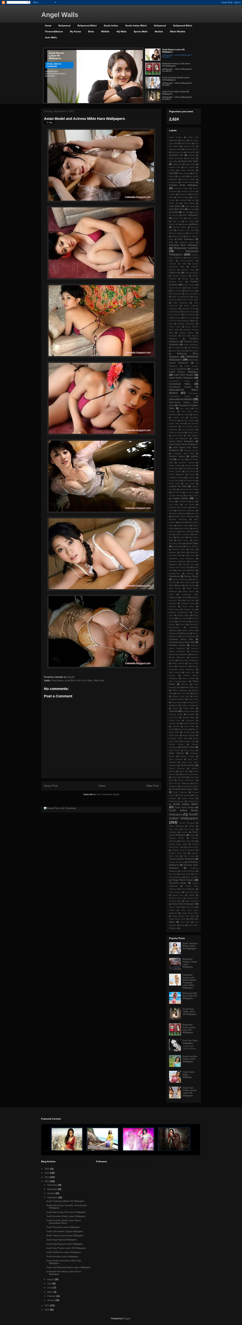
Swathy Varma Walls (188, 841)
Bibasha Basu (177, 236)
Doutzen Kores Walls (189, 300)
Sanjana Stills (174, 723)
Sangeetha (190, 720)
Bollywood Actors (186, 242)
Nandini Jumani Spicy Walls (179, 567)
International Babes (179, 381)
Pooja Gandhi (183, 618)
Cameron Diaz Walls (178, 264)
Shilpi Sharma (176, 753)
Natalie (193, 570)
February (51, 1296)
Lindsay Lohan (192, 495)
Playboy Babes (183, 615)
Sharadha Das (189, 741)
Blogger (126, 1318)
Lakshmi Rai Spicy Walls (188, 489)
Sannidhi (176, 726)
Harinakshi (173, 336)
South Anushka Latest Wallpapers (62, 1256)
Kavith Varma (174, 468)
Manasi (181, 522)
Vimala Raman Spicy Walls (183, 916)
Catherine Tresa (187, 270)
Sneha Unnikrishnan (186, 780)
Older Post (152, 785)
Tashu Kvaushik (192, 877)
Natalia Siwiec (182, 570)
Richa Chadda (189, 678)
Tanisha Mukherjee (188, 871)
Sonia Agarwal (184, 795)
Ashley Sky (174, 203)
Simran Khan (184, 771)
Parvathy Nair (189, 609)
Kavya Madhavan (189, 468)
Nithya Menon (188, 591)
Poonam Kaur (183, 621)
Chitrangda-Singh (191, 273)
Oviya (171, 594)
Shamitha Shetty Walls (178, 738)
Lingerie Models (180, 498)
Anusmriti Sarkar (181, 188)
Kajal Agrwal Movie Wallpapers (183, 444)
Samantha (173, 711)
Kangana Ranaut (191, 450)
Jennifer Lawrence (188, 420)
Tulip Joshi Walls (191, 892)
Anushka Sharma (188, 182)
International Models (180, 387)
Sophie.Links (193, 801)
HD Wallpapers (178, 348)
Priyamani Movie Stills (181, 639)
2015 (47, 1169)
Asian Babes (57, 680)
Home (48, 25)
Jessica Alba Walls (176, 423)
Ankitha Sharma (184, 173)
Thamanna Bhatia (177, 883)
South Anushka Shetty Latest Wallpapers (190, 1059)
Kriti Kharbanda (190, 480)
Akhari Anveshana (176, 158)
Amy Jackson (189, 167)
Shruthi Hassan (187, 765)
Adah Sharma (186, 143)
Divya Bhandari (175, 294)
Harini (184, 336)
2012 (47, 1181)
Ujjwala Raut (178, 895)
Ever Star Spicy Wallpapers (190, 1041)
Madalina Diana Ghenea (178, 507)
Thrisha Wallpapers (188, 889)
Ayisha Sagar (192, 218)
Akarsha (191, 155)
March (50, 1292)
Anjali (171, 173)
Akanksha (191, 152)
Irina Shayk (185, 408)
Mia (170, 534)
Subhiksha (173, 832)
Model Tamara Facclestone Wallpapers (64, 1235)
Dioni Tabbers (177, 291)
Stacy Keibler (189, 829)
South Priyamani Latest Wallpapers (63, 1227)
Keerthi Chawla (175, 471)
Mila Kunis (181, 537)
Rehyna (172, 675)
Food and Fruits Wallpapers (179, 321)
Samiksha (191, 714)
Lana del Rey (177, 492)
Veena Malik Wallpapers (183, 904)
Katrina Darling (175, 465)
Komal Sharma (174, 480)
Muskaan (172, 552)
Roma (196, 693)
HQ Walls (122, 31)
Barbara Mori (174, 224)
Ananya (172, 170)
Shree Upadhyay (176, 759)
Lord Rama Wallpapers (187, 501)
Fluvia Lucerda (189, 318)
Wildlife (105, 31)
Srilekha (192, 826)
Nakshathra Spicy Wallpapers (181, 558)
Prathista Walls (174, 633)
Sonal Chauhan (180, 792)
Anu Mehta (182, 176)
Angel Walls (59, 14)
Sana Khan (173, 717)
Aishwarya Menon (191, 149)
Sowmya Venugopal (187, 823)
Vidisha (172, 910)
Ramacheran (183, 666)
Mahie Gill (194, 513)
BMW (171, 242)
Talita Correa (189, 856)
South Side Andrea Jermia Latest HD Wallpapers (189, 1092)
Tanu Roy (173, 874)
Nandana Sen (189, 564)
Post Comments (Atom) (108, 794)
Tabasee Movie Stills (178, 853)
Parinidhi (172, 606)
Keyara (192, 474)
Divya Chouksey (191, 294)
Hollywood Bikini (182, 25)
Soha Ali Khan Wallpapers (179, 783)
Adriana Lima (189, 146)
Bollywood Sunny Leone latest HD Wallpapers (189, 1028)
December (52, 1185)
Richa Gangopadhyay (178, 681)
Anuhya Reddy (188, 179)
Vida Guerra (190, 907)
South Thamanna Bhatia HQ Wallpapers (65, 1201)
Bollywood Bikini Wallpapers (183, 245)
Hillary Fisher (193, 351)
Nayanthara (174, 576)
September (52, 1197)
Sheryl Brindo (174, 750)
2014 (47, 1173)
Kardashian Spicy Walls (183, 453)
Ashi (193, 200)
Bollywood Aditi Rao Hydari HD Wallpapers (190, 996)
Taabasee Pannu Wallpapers (183, 850)
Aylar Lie (176, 221)
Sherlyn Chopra (188, 747)
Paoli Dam (190, 600)
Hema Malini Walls (178, 351)
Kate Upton (180, 459)
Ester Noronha (175, 315)
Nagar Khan (190, 555)
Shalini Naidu (174, 735)
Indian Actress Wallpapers (183, 372)
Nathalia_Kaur (174, 573)
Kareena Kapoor (177, 456)
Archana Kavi (183, 194)
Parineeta (172, 603)
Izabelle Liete (178, 417)
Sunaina (185, 832)
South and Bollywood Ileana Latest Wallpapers (68, 1267)
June (50, 1287)
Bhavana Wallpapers (177, 233)
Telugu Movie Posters (182, 880)
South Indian (111, 25)
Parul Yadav (188, 606)
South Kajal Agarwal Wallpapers (61, 1239)
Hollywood (160, 25)
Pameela (184, 597)
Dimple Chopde (192, 288)
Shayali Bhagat (176, 744)
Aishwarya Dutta (175, 149)
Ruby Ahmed (177, 702)
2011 (47, 1305)
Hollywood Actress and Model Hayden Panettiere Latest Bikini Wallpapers (189, 981)
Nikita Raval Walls (187, 582)
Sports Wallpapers (176, 826)
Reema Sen (190, 672)
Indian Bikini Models (184, 375)
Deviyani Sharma (188, 285)
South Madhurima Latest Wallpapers (63, 1252)
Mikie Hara (99, 680)
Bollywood (64, 25)
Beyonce (185, 224)
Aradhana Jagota (188, 191)
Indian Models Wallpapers (181, 378)
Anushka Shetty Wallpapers (183, 185)
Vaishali (191, 895)
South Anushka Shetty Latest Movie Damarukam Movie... (63, 1221)
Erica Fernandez (189, 312)
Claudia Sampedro (180, 276)
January (51, 1300)
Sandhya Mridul (189, 717)
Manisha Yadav (183, 525)
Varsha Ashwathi (191, 901)
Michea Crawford (183, 534)
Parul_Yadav (174, 609)
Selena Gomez (183, 729)
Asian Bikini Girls (73, 680)
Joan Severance (188, 429)
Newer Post (51, 785)
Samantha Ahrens (189, 711)
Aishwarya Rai (177, 152)
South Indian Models (185, 807)
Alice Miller (173, 161)
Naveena (190, 573)
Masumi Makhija (184, 528)
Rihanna (185, 684)
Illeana (184, 369)
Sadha (175, 708)
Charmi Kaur (175, 273)
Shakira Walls (189, 732)
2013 (47, 1177)
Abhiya (183, 140)
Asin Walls (87, 680)
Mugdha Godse (179, 549)
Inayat (193, 369)
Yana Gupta (185, 922)
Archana (172, 194)
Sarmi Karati (189, 726)
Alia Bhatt (191, 158)
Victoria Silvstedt (175, 907)
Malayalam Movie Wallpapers (183, 516)
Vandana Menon (175, 898)
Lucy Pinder (189, 504)
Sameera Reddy (175, 714)
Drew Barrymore (181, 303)
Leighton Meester (176, 495)
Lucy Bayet (174, 504)
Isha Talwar (185, 414)
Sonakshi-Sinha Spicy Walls (185, 789)
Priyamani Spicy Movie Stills (182, 642)
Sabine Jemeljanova (190, 705)
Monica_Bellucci (192, 546)
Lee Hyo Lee (190, 492)
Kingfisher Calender (176, 477)
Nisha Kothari (175, 588)
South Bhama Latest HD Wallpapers (56, 56)
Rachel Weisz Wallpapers (188, 660)
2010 (47, 1310)
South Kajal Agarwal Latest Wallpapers (64, 1244)
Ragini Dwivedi (178, 663)
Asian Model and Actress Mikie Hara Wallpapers (84, 119)
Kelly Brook (190, 471)
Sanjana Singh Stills (190, 723)
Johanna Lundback (176, 432)
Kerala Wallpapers (176, 474)
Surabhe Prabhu (176, 838)
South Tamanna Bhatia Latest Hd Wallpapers (190, 946)
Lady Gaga (189, 483)
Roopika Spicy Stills (180, 696)
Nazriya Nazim (191, 576)
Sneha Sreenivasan (190, 774)
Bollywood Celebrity (186, 248)
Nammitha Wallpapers (177, 561)
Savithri (172, 729)
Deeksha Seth (175, 282)
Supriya (192, 835)
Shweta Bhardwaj (176, 768)
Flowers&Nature (54, 31)
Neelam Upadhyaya (180, 579)
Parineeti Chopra (188, 603)
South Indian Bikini (136, 25)
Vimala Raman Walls (190, 913)
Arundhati (183, 200)
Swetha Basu (193, 847)
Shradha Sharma (187, 756)
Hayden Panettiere (190, 345)
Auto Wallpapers (190, 215)
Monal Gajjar (192, 543)
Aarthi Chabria (175, 137)
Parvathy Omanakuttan (178, 612)
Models (159, 31)
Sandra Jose (174, 720)
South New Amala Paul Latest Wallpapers (66, 1212)
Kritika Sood (174, 483)
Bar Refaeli (190, 221)
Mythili (183, 552)
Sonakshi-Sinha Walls (189, 786)
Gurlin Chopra (175, 327)
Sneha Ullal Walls (179, 777)
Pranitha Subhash (188, 630)
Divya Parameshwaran (181, 297)
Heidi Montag (193, 348)
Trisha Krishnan (175, 892)
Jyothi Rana (177, 435)
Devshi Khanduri (175, 288)
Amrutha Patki (174, 167)
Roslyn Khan (193, 699)
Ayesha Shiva (178, 218)
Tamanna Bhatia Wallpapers (182, 859)
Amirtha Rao (177, 164)
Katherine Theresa (186, 462)
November (52, 1189)
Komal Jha (191, 477)
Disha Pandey (190, 291)
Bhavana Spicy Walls (186, 230)
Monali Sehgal (177, 546)
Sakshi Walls (188, 708)
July (49, 1283)
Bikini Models (177, 31)
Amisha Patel (190, 164)
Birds (91, 31)
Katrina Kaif (190, 465)
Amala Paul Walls (189, 161)
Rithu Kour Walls (183, 693)
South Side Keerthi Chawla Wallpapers (64, 1231)
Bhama (195, 224)
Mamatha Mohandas (178, 519)
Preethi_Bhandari (188, 636)
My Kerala (75, 31)
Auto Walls (51, 37)
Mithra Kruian (183, 540)
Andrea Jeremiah (187, 170)
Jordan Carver (192, 432)
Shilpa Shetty (189, 750)
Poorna (182, 624)
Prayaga (186, 633)
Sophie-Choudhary (176, 801)
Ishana (195, 414)
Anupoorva (173, 182)
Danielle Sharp (188, 279)
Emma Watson (174, 312)
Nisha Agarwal (190, 585)
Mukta (192, 549)
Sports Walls (141, 31)
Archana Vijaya (183, 197)
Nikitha (171, 585)
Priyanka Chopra (177, 645)
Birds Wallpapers (186, 239)
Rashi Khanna (175, 672)
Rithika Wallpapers (191, 687)
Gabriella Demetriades (186, 324)
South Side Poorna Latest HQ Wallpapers (66, 1248)
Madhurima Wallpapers (186, 510)
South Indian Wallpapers (183, 816)
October (51, 1193)
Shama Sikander (189, 735)
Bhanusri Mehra (179, 227)
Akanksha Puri (176, 155)
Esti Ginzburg (189, 315)
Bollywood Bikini (87, 25)
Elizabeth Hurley (188, 309)
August (51, 1279)
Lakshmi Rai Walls (178, 486)
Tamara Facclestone (176, 862)
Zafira (182, 925)
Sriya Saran (174, 829)
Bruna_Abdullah (187, 261)
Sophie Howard (188, 798)
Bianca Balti (193, 233)
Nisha (179, 585)
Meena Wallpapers (188, 531)
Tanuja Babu (185, 874)
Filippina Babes (175, 318)
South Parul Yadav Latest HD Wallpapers (190, 1011)
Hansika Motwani (186, 333)
